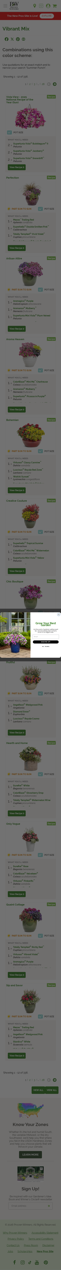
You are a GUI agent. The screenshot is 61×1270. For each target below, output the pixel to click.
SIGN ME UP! (46, 642)
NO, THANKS (45, 646)
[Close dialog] (58, 614)
